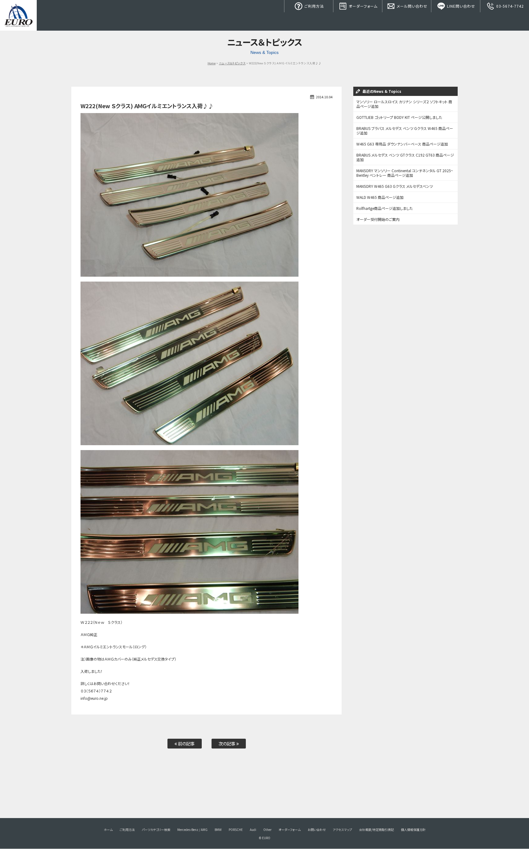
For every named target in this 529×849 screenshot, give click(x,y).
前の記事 (186, 743)
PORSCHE (236, 829)
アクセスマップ (342, 829)
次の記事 (227, 743)
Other (267, 829)
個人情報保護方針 (413, 829)
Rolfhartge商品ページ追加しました (384, 208)
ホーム (108, 829)
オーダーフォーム (362, 6)
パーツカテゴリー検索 (156, 829)
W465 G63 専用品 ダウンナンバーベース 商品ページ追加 (402, 143)
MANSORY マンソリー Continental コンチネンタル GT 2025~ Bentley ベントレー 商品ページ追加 (404, 173)
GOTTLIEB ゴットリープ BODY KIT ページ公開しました (399, 117)
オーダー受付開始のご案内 (378, 219)
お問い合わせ (317, 829)
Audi (253, 829)
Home (212, 63)
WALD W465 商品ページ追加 (379, 197)
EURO (18, 15)
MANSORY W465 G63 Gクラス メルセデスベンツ (394, 186)
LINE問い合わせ (460, 6)
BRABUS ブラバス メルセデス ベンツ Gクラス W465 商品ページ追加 (404, 130)
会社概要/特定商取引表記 (376, 829)
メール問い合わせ (411, 6)
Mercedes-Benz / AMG (192, 829)
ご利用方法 (313, 6)
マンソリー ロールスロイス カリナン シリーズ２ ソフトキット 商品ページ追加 (404, 104)
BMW (218, 829)
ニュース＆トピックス (232, 63)
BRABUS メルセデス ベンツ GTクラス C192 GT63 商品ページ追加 (405, 157)
